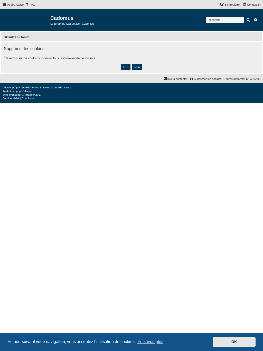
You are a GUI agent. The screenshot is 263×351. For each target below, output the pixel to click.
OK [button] (234, 342)
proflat (13, 94)
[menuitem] (30, 5)
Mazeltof (30, 94)
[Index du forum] (25, 19)
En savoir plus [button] (150, 341)
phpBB (25, 87)
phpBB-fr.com (24, 91)
